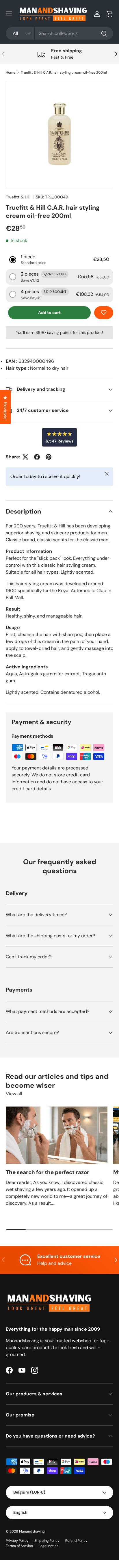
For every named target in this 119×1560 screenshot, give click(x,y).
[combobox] (59, 33)
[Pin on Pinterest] (48, 457)
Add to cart (49, 312)
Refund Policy (76, 1540)
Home (10, 72)
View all (14, 1094)
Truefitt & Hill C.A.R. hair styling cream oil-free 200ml (64, 72)
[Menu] (9, 14)
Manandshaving (32, 1531)
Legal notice (49, 1546)
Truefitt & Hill (18, 197)
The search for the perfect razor (47, 1172)
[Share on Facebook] (37, 457)
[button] (109, 14)
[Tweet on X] (25, 457)
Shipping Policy (47, 1540)
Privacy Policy (17, 1540)
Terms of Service (19, 1546)
